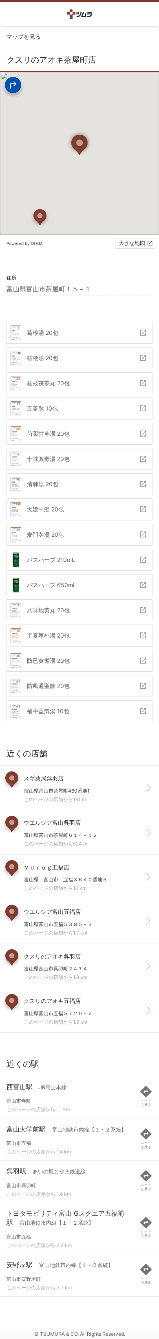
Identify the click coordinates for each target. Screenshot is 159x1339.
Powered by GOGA (25, 243)
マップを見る (24, 36)
